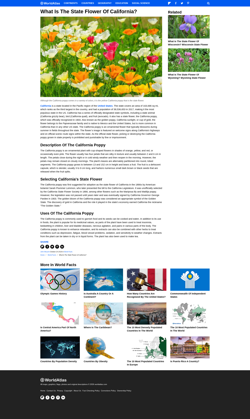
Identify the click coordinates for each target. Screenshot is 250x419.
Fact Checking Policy (91, 391)
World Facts (68, 252)
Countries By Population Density (58, 361)
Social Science (141, 3)
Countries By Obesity (96, 361)
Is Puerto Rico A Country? (184, 361)
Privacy (60, 391)
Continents (71, 3)
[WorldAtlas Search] (208, 3)
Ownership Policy (124, 391)
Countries (88, 3)
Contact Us (51, 391)
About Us (77, 391)
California (45, 106)
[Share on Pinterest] (57, 247)
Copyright (68, 391)
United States (105, 106)
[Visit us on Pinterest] (58, 397)
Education (121, 3)
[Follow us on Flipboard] (42, 397)
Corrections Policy (108, 391)
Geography (105, 3)
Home (42, 391)
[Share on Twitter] (52, 247)
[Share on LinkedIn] (62, 247)
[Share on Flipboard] (42, 247)
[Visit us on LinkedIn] (63, 397)
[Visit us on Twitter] (53, 397)
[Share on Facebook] (47, 247)
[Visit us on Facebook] (47, 397)
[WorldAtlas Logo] (51, 3)
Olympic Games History (53, 293)
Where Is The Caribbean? (98, 327)
